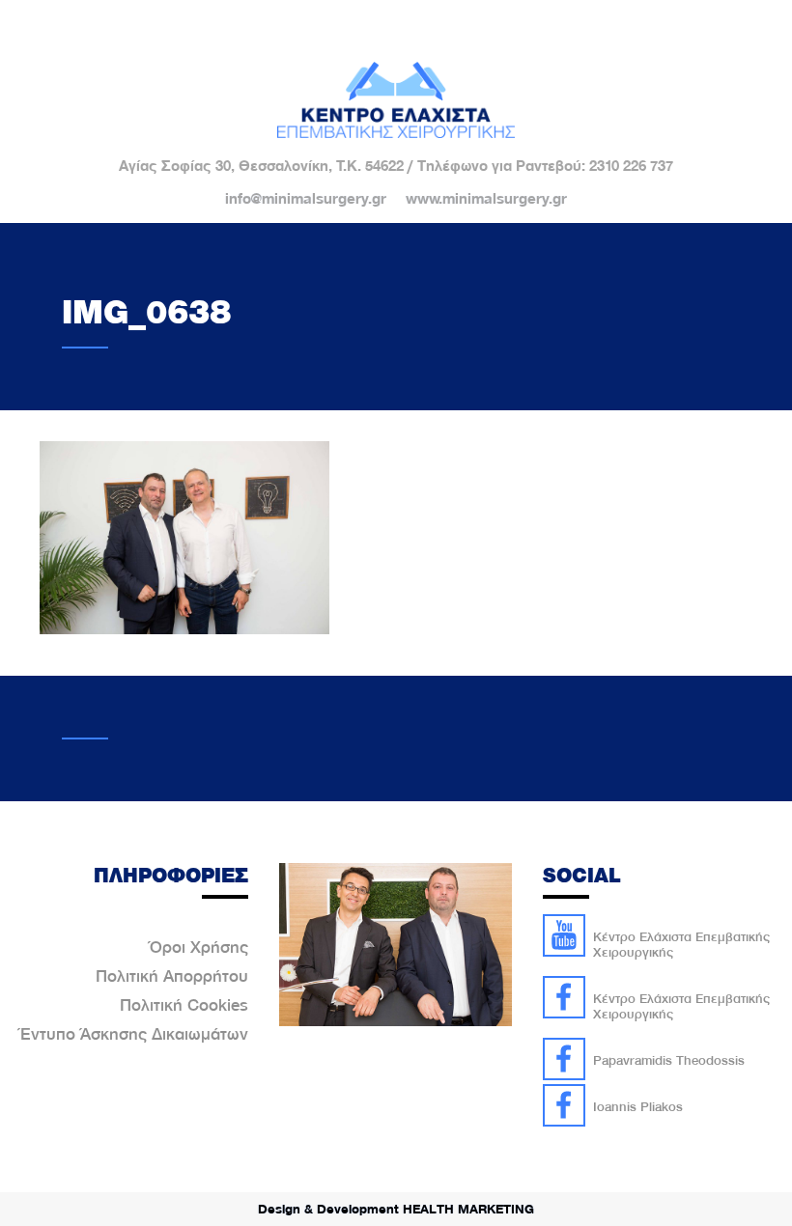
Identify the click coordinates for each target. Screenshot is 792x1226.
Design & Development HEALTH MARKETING (396, 1208)
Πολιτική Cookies (184, 1005)
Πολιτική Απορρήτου (172, 976)
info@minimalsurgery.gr (305, 199)
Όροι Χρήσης (199, 947)
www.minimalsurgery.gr (486, 199)
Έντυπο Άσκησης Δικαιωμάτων (134, 1034)
